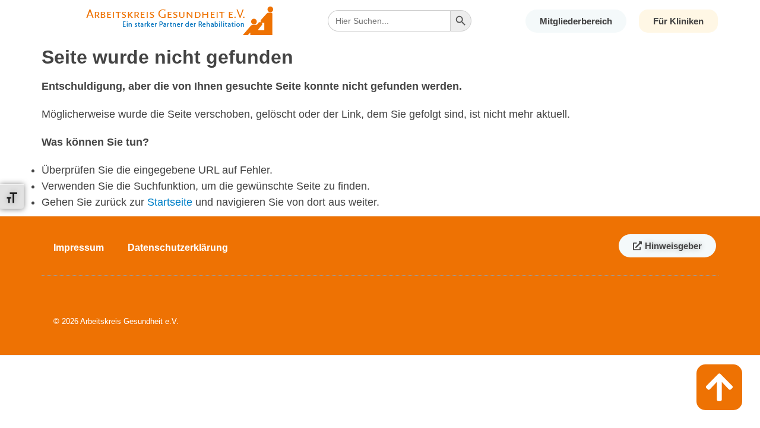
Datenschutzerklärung (178, 248)
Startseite (169, 202)
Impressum (78, 248)
